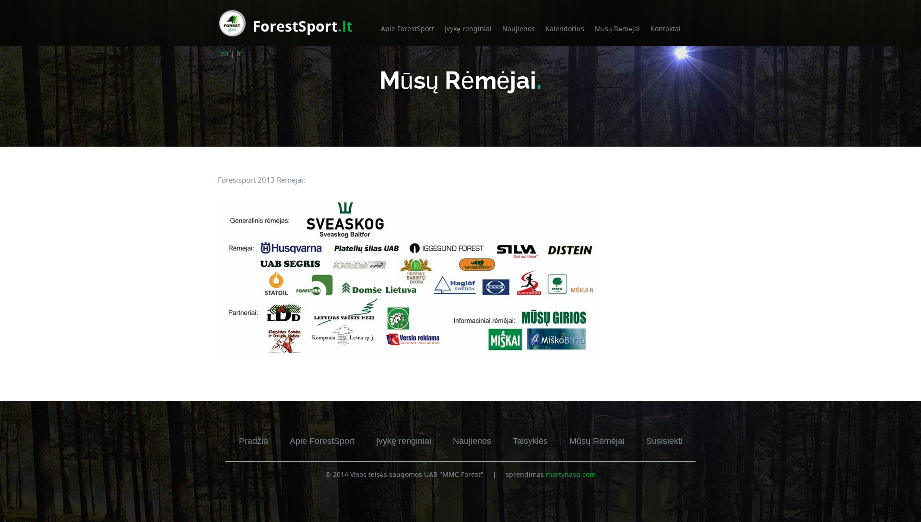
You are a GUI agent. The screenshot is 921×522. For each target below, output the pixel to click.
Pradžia (253, 441)
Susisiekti (664, 441)
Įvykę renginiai (468, 28)
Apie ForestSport (407, 28)
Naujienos (518, 28)
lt (238, 53)
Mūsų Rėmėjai (617, 28)
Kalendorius (564, 28)
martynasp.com (571, 474)
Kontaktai (665, 28)
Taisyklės (530, 441)
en (224, 53)
